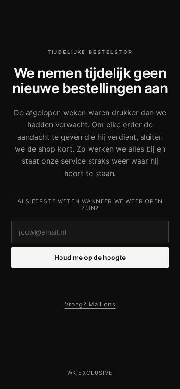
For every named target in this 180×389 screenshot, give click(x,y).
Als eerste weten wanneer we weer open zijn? (90, 205)
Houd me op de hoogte (90, 257)
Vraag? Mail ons (90, 304)
